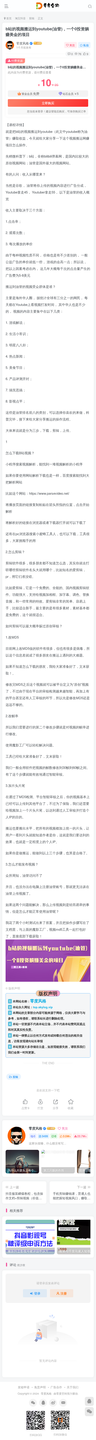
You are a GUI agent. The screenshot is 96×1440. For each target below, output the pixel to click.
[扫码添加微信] (89, 1411)
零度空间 (61, 1393)
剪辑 (31, 18)
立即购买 (48, 103)
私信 (86, 45)
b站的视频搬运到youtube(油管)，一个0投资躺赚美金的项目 (47, 31)
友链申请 (23, 1387)
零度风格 (22, 43)
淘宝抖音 (20, 18)
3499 (45, 1136)
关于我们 (72, 1387)
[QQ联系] (89, 1401)
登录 (37, 1293)
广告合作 (56, 1387)
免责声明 (40, 1387)
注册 (64, 1293)
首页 (9, 18)
